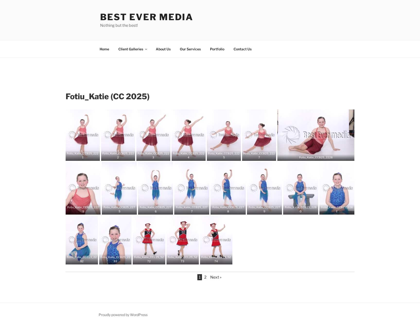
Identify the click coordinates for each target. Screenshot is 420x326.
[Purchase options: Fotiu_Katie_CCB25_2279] (268, 209)
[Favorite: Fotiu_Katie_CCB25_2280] (297, 209)
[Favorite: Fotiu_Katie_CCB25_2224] (185, 155)
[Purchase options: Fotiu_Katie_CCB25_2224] (192, 155)
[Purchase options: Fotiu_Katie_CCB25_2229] (86, 209)
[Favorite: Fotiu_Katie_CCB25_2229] (79, 209)
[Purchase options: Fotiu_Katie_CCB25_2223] (157, 155)
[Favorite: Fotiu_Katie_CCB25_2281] (333, 209)
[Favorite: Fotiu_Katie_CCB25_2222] (114, 155)
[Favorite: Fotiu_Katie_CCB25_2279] (260, 209)
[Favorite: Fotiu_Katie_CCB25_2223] (149, 155)
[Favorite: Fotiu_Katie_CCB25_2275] (115, 209)
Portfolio (217, 49)
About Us (163, 49)
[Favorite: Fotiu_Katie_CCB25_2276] (151, 209)
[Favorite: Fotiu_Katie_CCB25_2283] (111, 259)
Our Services (190, 49)
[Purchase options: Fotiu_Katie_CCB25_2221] (86, 155)
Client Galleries (130, 49)
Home (104, 49)
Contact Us (243, 49)
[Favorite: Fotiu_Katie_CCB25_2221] (79, 155)
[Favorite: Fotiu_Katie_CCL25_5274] (212, 259)
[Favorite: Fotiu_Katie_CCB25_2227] (255, 155)
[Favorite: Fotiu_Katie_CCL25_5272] (145, 259)
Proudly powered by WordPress (123, 315)
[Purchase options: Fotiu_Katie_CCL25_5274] (219, 259)
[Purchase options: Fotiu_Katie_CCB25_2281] (340, 209)
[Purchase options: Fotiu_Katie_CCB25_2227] (262, 155)
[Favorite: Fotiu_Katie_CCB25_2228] (312, 155)
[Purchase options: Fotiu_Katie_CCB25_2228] (319, 155)
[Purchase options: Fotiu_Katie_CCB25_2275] (123, 209)
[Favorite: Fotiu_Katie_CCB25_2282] (78, 259)
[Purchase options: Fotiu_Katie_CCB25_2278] (231, 209)
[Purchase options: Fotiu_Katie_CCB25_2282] (85, 259)
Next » (215, 277)
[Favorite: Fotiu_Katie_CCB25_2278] (224, 209)
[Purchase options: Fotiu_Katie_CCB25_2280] (304, 209)
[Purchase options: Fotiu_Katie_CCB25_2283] (119, 259)
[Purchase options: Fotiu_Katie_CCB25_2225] (227, 155)
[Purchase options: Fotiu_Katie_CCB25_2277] (195, 209)
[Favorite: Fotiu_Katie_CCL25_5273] (178, 259)
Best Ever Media (146, 17)
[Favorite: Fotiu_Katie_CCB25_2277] (188, 209)
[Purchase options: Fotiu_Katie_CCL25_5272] (152, 259)
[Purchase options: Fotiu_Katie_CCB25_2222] (121, 155)
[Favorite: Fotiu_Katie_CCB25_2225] (220, 155)
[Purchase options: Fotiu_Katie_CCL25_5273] (186, 259)
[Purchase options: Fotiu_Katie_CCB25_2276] (159, 209)
